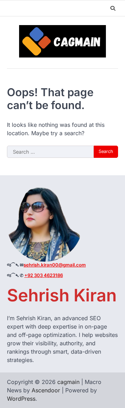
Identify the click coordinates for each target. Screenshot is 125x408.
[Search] (113, 8)
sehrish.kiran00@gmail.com (55, 265)
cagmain (68, 381)
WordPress (21, 398)
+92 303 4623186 (43, 275)
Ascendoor (46, 390)
